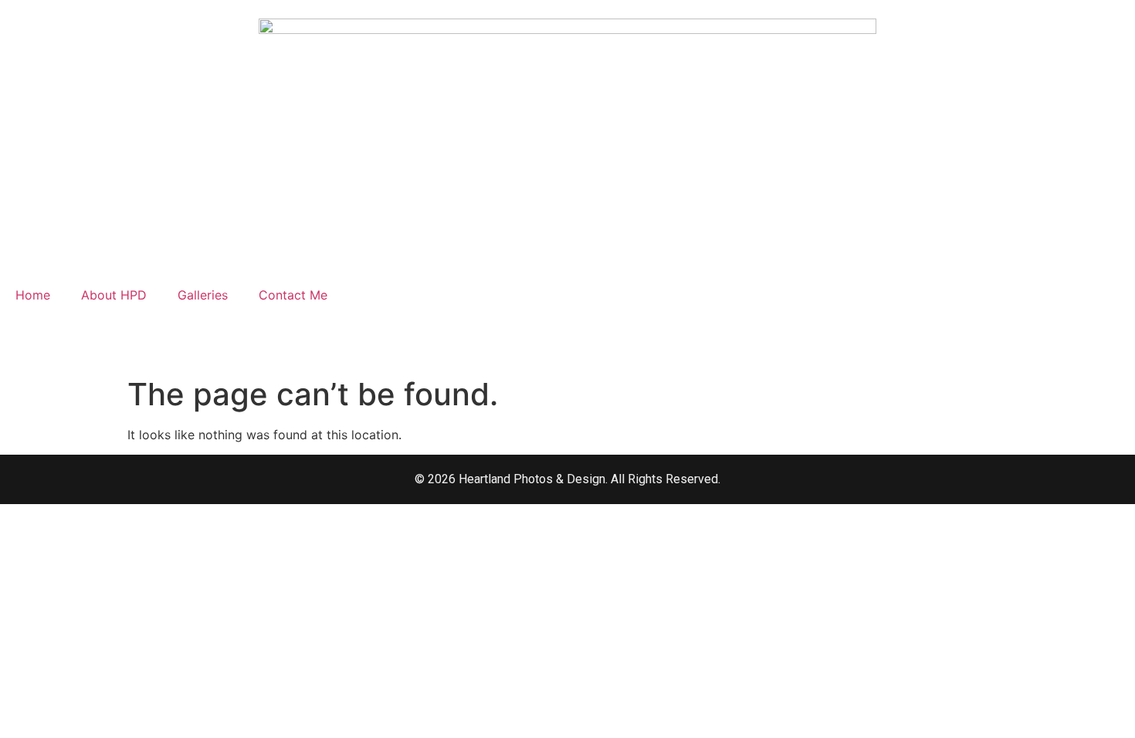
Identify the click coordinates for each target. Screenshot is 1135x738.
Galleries (203, 295)
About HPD (114, 295)
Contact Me (293, 295)
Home (32, 295)
